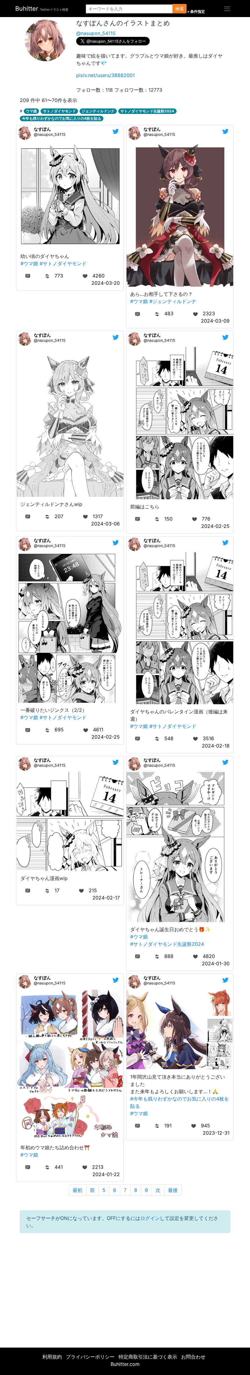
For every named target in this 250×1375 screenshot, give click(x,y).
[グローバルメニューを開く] (227, 8)
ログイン (150, 1218)
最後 (173, 1190)
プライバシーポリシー (90, 1357)
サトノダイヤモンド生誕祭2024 (147, 111)
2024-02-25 (215, 526)
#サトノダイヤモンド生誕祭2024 (167, 944)
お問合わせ (193, 1357)
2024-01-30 (216, 963)
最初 (77, 1190)
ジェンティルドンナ (98, 111)
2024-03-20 (105, 283)
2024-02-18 (216, 746)
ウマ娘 (31, 111)
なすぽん (42, 129)
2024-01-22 (106, 1174)
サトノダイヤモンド (59, 111)
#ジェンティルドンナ (172, 301)
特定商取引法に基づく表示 (148, 1357)
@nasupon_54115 (96, 33)
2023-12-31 (216, 1133)
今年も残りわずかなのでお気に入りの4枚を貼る (61, 118)
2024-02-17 (106, 898)
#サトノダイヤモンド (63, 263)
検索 (179, 8)
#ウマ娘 (29, 263)
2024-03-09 (215, 321)
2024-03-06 (105, 524)
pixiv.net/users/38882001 (105, 75)
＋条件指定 (196, 11)
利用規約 (52, 1357)
